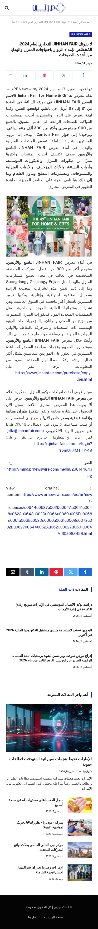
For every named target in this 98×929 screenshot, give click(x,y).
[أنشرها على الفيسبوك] (83, 75)
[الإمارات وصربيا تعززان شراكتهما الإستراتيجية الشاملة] (80, 872)
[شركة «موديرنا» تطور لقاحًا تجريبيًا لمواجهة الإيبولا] (80, 827)
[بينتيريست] (44, 75)
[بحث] (7, 7)
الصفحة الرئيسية (82, 22)
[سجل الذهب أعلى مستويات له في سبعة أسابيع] (80, 805)
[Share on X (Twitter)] (64, 75)
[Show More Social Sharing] (10, 75)
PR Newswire (80, 34)
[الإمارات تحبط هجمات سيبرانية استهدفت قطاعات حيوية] (49, 728)
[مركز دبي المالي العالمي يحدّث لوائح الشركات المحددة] (80, 850)
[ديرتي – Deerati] (49, 8)
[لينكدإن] (25, 75)
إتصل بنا (33, 917)
